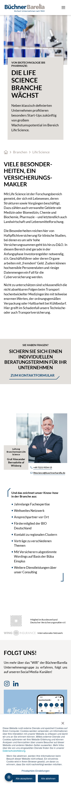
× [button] (63, 722)
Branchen (20, 152)
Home (6, 152)
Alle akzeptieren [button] (24, 778)
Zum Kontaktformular (33, 375)
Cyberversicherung (17, 277)
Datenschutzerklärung (14, 750)
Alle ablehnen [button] (48, 778)
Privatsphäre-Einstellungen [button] (36, 770)
